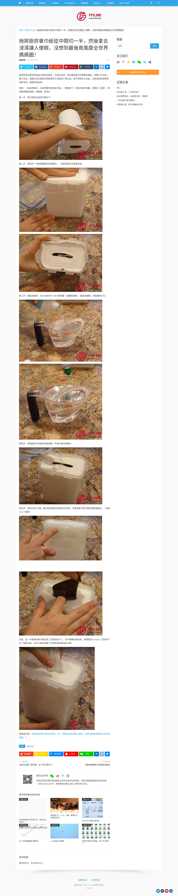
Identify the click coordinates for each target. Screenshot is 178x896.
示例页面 (95, 880)
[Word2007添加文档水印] (92, 807)
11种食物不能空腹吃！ (127, 100)
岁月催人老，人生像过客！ (128, 92)
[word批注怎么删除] (64, 830)
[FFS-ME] (89, 16)
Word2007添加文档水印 (91, 820)
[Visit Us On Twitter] (158, 890)
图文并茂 (29, 3)
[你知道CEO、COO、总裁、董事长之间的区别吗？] (64, 805)
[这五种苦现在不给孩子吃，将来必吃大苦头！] (33, 807)
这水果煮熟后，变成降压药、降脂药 (132, 96)
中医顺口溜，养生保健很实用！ (130, 104)
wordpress (70, 3)
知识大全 (97, 3)
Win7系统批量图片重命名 (28, 841)
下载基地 (110, 3)
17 (109, 60)
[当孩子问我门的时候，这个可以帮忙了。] (96, 830)
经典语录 (84, 3)
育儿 (119, 87)
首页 (21, 30)
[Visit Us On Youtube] (166, 890)
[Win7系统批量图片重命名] (33, 830)
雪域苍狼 (22, 60)
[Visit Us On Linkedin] (171, 890)
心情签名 (55, 3)
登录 (40, 863)
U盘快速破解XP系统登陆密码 (97, 764)
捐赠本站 (82, 880)
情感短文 (42, 3)
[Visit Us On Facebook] (162, 890)
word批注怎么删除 (57, 841)
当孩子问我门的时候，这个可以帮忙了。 (36, 764)
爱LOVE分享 (124, 3)
